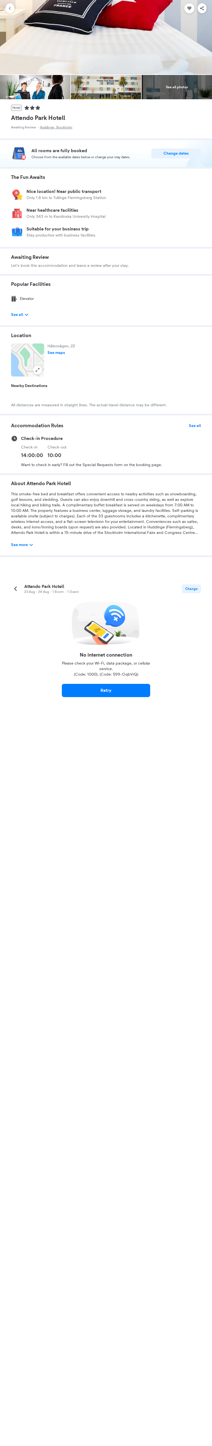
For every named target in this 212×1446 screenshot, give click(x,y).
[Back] (10, 8)
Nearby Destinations (29, 385)
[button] (27, 360)
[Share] (202, 8)
